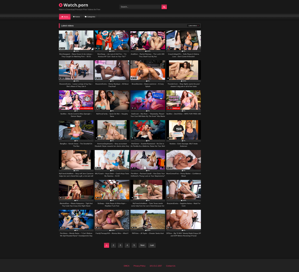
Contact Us (170, 266)
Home (66, 17)
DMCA (126, 266)
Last (152, 245)
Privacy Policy (139, 266)
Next (142, 245)
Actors (77, 17)
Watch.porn (75, 5)
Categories (91, 17)
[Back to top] (291, 265)
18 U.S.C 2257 (156, 266)
